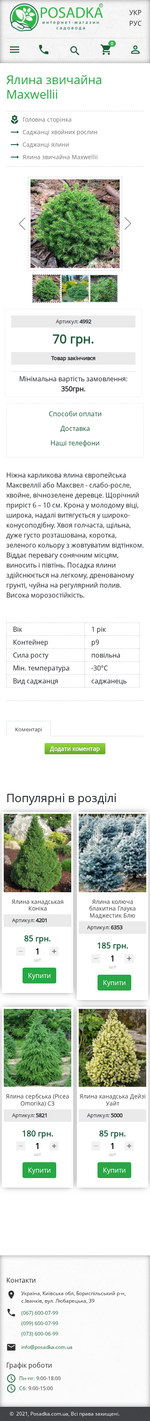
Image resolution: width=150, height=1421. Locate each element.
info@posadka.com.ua (46, 1347)
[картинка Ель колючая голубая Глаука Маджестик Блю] (112, 853)
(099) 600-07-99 (39, 1323)
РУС (135, 23)
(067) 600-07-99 (39, 1312)
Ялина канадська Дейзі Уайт (113, 1099)
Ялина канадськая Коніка (38, 905)
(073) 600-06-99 (39, 1333)
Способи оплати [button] (75, 414)
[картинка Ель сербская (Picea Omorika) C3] (37, 1048)
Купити (39, 975)
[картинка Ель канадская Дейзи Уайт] (112, 1048)
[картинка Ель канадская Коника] (37, 853)
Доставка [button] (75, 429)
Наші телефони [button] (75, 443)
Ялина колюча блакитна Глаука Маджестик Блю (112, 909)
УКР (135, 12)
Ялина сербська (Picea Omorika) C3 (37, 1099)
